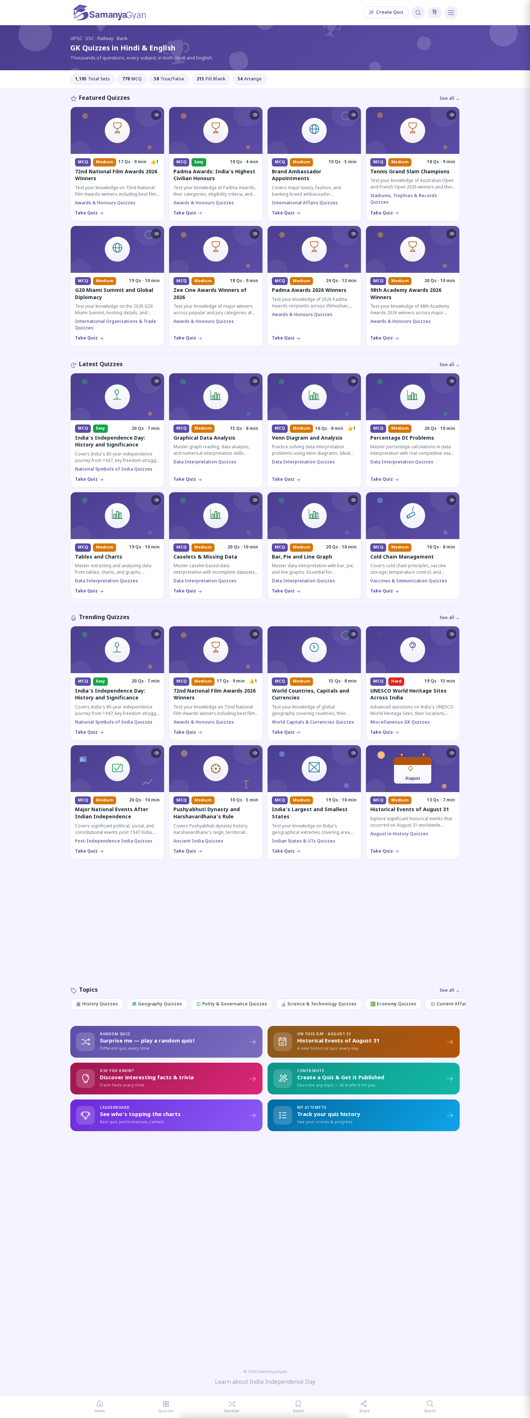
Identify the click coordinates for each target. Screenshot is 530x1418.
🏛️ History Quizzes (97, 1004)
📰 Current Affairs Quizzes (460, 1004)
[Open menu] (451, 12)
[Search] (418, 12)
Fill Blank (210, 79)
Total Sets (92, 79)
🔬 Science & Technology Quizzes (319, 1004)
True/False (169, 79)
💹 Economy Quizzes (393, 1004)
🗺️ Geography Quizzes (157, 1004)
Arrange (250, 79)
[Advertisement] (265, 930)
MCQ (132, 79)
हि (435, 12)
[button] (156, 115)
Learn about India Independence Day (265, 1382)
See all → (450, 99)
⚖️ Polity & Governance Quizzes (231, 1004)
